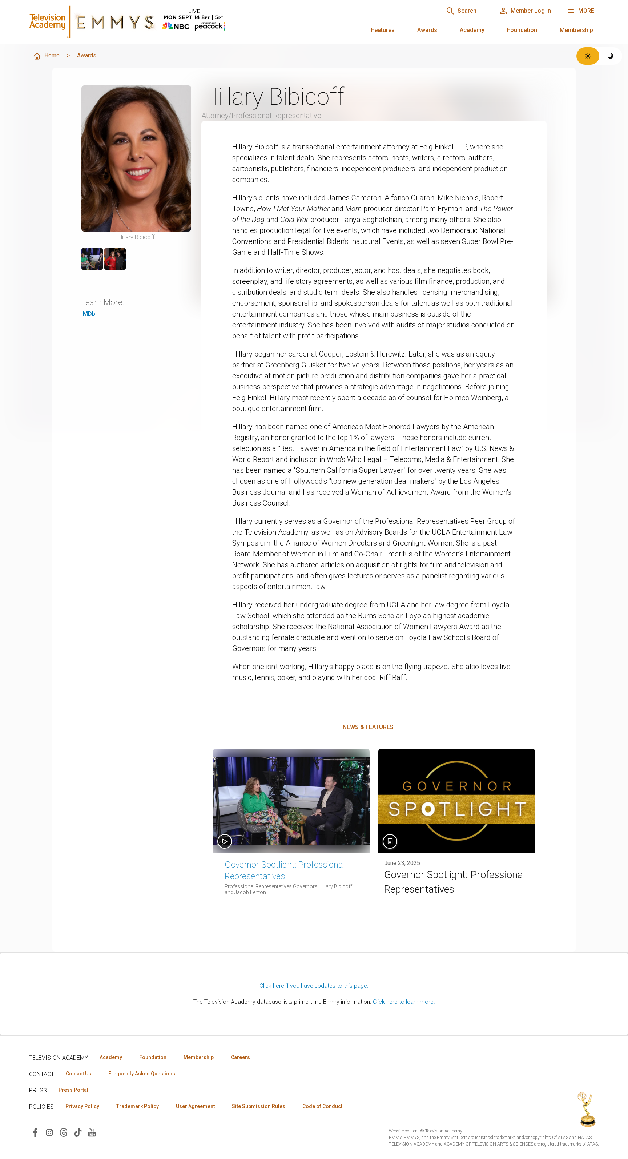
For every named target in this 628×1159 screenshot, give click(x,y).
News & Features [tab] (368, 727)
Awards (427, 30)
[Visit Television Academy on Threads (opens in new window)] (63, 1132)
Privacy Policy (82, 1106)
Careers (240, 1057)
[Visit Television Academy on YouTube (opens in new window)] (92, 1132)
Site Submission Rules (258, 1106)
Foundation (522, 30)
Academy (472, 30)
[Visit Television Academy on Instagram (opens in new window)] (49, 1132)
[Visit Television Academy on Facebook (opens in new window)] (35, 1132)
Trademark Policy (137, 1106)
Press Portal (73, 1090)
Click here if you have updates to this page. (314, 985)
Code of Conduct (322, 1106)
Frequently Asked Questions (141, 1073)
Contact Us (78, 1073)
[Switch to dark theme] (610, 56)
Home (52, 55)
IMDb (88, 313)
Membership (576, 30)
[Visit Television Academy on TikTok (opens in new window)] (78, 1132)
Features (383, 30)
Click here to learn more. (404, 1001)
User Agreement (195, 1106)
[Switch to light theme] (587, 56)
